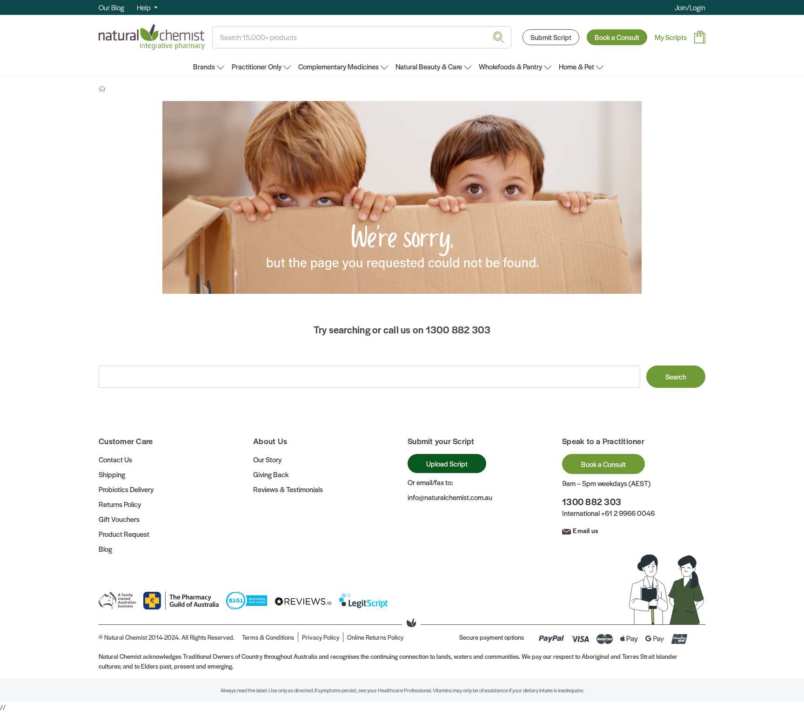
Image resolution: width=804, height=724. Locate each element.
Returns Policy (120, 504)
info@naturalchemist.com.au (450, 497)
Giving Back (270, 474)
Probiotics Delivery (126, 489)
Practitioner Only (256, 66)
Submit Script (550, 37)
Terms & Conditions (268, 637)
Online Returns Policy (375, 637)
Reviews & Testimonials (288, 489)
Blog (105, 549)
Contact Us (115, 459)
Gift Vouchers (119, 519)
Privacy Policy (320, 637)
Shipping (112, 474)
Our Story (267, 459)
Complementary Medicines (338, 66)
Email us (585, 530)
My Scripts (671, 37)
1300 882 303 (591, 501)
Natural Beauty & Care (428, 66)
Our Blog (111, 7)
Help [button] (144, 7)
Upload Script (447, 463)
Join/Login (690, 7)
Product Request (124, 534)
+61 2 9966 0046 (628, 513)
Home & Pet (576, 66)
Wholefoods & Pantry (510, 66)
